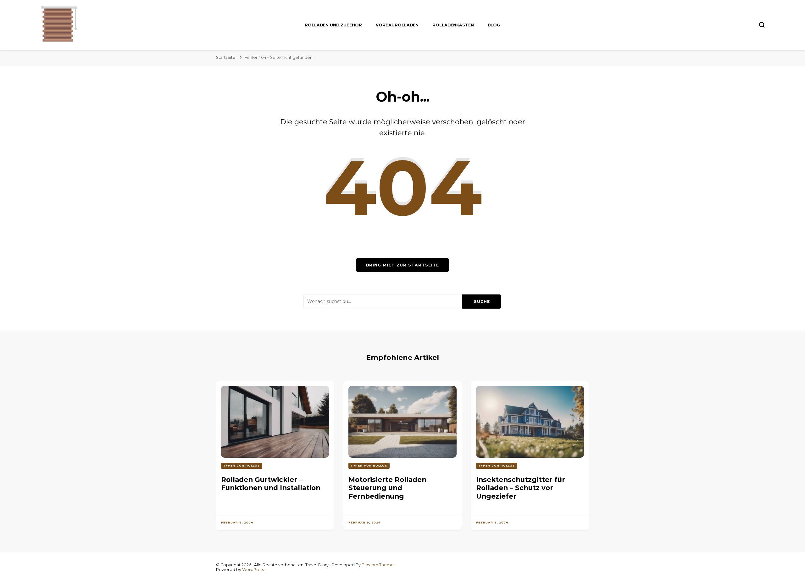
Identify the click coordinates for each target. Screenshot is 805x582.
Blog (494, 25)
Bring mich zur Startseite (402, 265)
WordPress (253, 569)
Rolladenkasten (453, 25)
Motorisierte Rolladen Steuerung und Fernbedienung (387, 487)
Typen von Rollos (241, 465)
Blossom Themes (378, 564)
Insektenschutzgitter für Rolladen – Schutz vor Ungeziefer (520, 487)
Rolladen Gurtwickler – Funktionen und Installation (270, 483)
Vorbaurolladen (397, 25)
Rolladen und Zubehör (333, 25)
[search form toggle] (762, 25)
